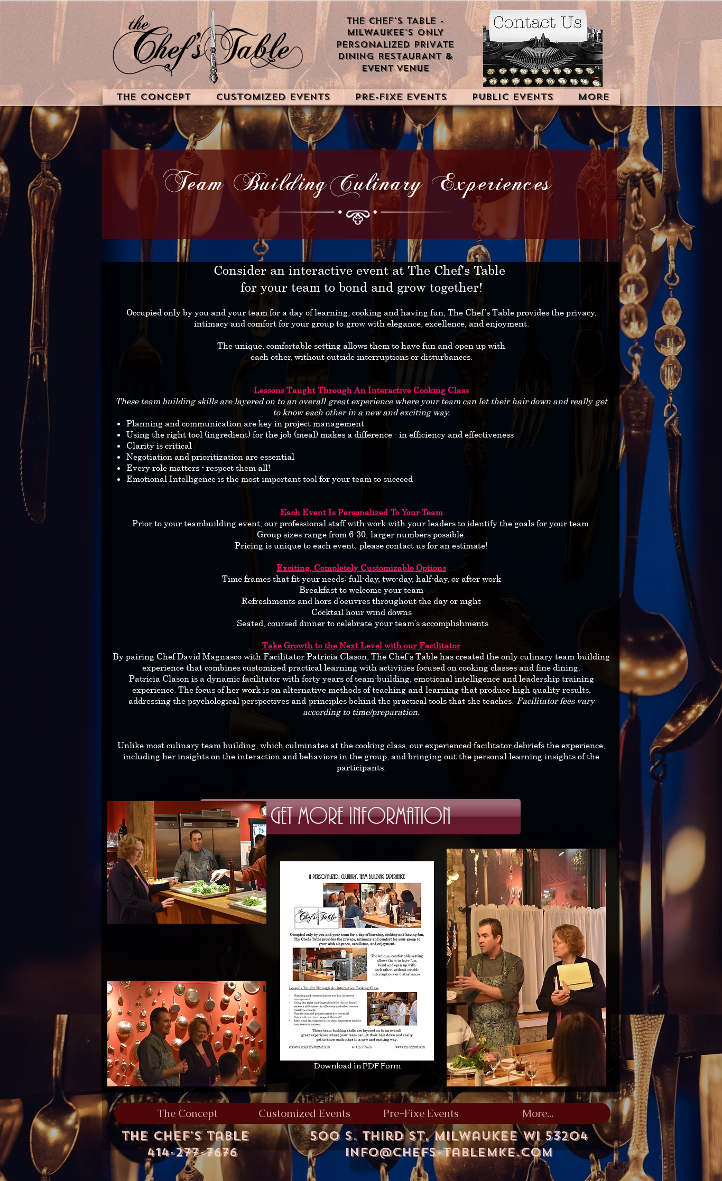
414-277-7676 (192, 1152)
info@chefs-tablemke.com (449, 1152)
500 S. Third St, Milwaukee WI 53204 (449, 1135)
